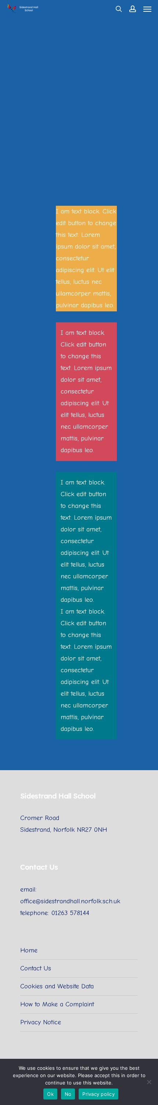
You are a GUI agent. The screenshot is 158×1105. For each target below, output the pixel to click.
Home (28, 950)
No (68, 1094)
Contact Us (35, 968)
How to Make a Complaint (57, 1004)
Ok (50, 1094)
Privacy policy (98, 1094)
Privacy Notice (40, 1022)
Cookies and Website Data (57, 986)
